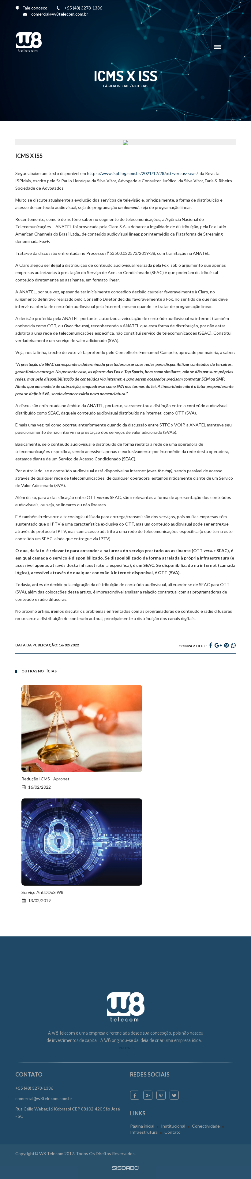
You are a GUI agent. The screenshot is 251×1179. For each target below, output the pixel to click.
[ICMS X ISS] (125, 142)
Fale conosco (35, 7)
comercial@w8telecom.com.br (59, 14)
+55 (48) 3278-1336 (83, 7)
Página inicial (116, 86)
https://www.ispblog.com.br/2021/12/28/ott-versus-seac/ (142, 173)
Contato (172, 1132)
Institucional (173, 1126)
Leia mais (125, 1047)
